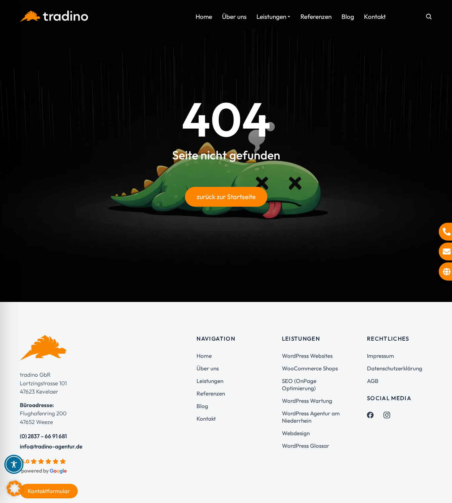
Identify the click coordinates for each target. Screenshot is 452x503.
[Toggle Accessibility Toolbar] (14, 464)
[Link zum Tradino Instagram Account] (387, 415)
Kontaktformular (49, 490)
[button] (14, 488)
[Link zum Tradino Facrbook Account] (370, 415)
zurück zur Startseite (226, 196)
